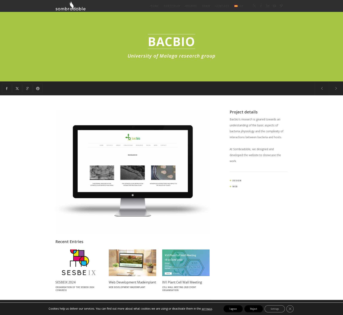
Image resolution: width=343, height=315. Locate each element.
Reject (253, 308)
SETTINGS (207, 308)
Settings (275, 308)
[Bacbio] (7, 88)
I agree (233, 308)
